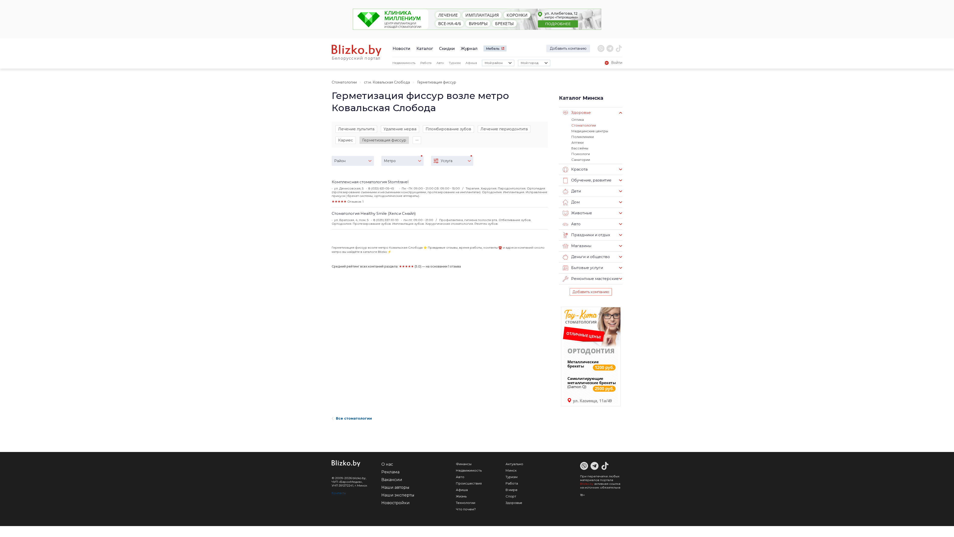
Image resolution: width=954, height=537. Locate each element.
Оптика (577, 120)
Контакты (339, 493)
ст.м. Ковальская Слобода (387, 82)
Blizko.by (587, 484)
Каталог (424, 48)
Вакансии (391, 479)
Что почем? (466, 509)
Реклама (390, 472)
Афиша (471, 63)
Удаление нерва (400, 129)
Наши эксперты (397, 495)
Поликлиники (582, 137)
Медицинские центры (589, 131)
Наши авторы (395, 487)
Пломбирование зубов (448, 129)
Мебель (493, 48)
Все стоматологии (354, 418)
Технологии (465, 503)
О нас (387, 464)
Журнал (469, 48)
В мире (511, 490)
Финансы (464, 464)
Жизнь (461, 496)
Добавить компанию (568, 48)
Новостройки (395, 502)
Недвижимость (404, 63)
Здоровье (514, 503)
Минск (511, 470)
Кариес (345, 140)
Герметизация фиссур (384, 140)
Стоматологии (344, 82)
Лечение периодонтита (504, 129)
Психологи (580, 154)
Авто (440, 63)
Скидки (447, 48)
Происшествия (469, 483)
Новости (401, 48)
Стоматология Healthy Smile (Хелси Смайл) (374, 213)
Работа (426, 63)
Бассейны (579, 148)
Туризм (455, 63)
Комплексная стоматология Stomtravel (370, 181)
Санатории (580, 160)
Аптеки (577, 142)
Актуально (514, 464)
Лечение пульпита (356, 129)
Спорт (511, 496)
